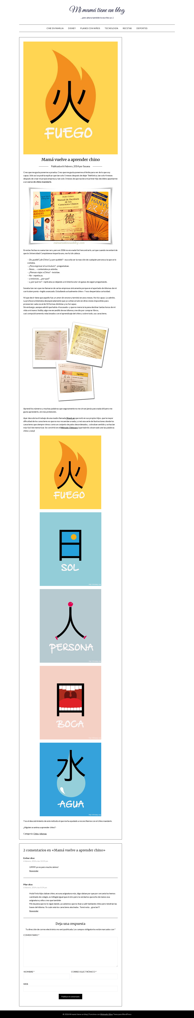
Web (25, 984)
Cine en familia (55, 28)
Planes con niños (90, 28)
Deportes (142, 28)
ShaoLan (70, 418)
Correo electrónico (83, 971)
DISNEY (72, 28)
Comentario (31, 935)
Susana (86, 166)
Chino (36, 833)
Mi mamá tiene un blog (97, 10)
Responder (33, 871)
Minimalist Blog (106, 1014)
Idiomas (43, 833)
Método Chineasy (69, 427)
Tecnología (111, 28)
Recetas (127, 28)
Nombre (29, 971)
